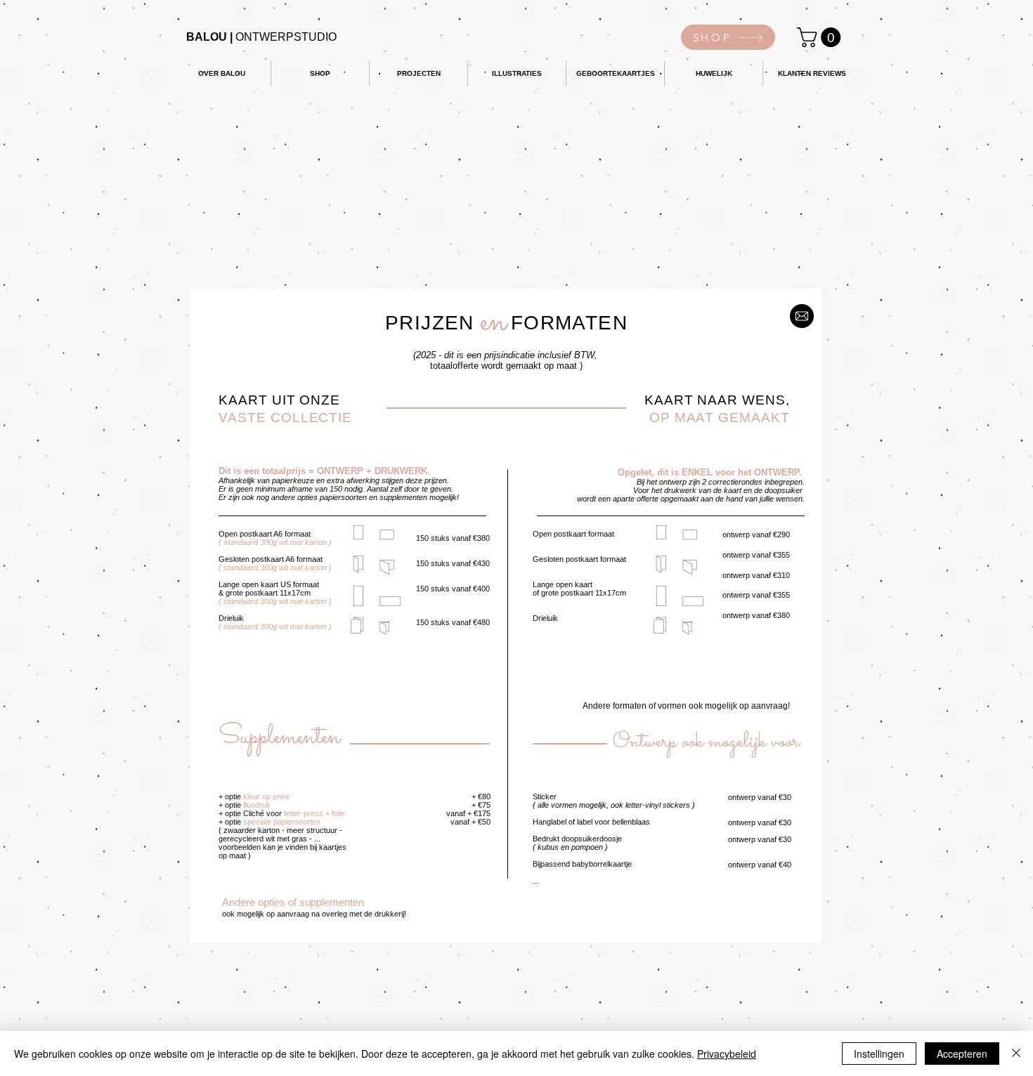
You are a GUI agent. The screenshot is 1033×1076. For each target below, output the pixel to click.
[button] (821, 37)
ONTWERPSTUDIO (261, 37)
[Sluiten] (1016, 1053)
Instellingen (879, 1054)
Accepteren (962, 1054)
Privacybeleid (726, 1054)
